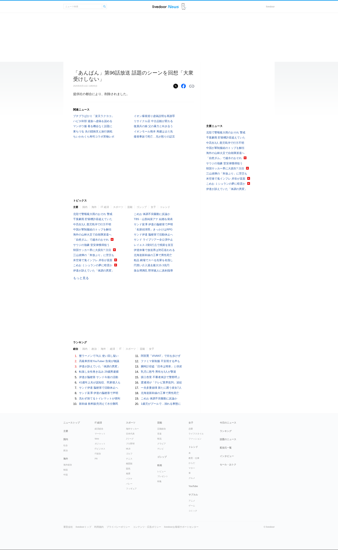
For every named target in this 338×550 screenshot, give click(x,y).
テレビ (160, 449)
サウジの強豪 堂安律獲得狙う (91, 244)
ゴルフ (129, 453)
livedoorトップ (83, 527)
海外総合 (67, 465)
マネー (192, 468)
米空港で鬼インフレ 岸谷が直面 (92, 260)
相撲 (128, 473)
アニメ (192, 501)
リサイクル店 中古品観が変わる (153, 121)
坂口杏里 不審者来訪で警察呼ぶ (160, 377)
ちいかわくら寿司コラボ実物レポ (93, 136)
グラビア (161, 443)
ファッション (195, 439)
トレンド (165, 207)
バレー (129, 484)
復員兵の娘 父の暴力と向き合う (153, 126)
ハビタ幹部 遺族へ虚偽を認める (92, 121)
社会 (65, 445)
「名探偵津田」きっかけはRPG (153, 229)
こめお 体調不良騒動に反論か (152, 214)
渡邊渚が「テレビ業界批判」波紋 (161, 382)
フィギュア (131, 488)
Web (97, 439)
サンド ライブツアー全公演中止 (153, 239)
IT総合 (98, 453)
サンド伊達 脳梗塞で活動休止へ (153, 234)
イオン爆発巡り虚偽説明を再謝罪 (154, 116)
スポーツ (118, 207)
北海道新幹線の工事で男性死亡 (153, 255)
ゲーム (192, 505)
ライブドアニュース (166, 6)
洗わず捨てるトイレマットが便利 (99, 398)
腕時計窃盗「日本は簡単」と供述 (161, 366)
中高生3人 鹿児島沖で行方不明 (92, 224)
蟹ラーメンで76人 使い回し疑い (99, 355)
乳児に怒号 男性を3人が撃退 (158, 371)
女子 (153, 207)
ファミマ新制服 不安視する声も (160, 361)
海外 (94, 207)
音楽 (159, 433)
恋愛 (191, 429)
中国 (65, 475)
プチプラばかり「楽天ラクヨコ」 (93, 116)
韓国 (65, 470)
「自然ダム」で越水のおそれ (91, 239)
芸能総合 (161, 429)
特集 (159, 481)
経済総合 (99, 429)
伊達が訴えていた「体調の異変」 (93, 270)
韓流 (159, 439)
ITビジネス (100, 449)
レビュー (161, 471)
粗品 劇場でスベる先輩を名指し (153, 260)
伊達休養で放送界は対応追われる (154, 250)
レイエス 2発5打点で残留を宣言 (153, 244)
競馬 (128, 468)
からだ (192, 463)
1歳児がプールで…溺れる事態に (161, 403)
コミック (193, 511)
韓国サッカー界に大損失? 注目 (92, 250)
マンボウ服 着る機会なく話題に (92, 126)
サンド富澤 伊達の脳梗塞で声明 (153, 224)
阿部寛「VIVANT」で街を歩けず (161, 355)
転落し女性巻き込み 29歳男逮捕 (99, 371)
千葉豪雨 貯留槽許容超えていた (92, 219)
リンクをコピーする (191, 86)
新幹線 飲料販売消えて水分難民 (98, 403)
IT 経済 (105, 207)
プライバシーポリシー (118, 527)
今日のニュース (228, 422)
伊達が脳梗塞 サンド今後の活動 (98, 377)
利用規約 (99, 527)
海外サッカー (132, 429)
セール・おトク (228, 464)
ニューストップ (71, 422)
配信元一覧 (226, 447)
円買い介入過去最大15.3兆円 (151, 265)
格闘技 (129, 463)
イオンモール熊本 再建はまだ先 (153, 131)
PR (96, 458)
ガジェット (100, 443)
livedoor (270, 6)
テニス (129, 458)
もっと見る (81, 278)
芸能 (129, 207)
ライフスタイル (196, 433)
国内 (84, 207)
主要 (75, 207)
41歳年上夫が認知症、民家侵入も (99, 382)
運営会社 (68, 527)
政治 (65, 450)
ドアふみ (183, 6)
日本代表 (130, 433)
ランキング (226, 431)
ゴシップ (142, 207)
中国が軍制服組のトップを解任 (92, 229)
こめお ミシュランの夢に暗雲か (92, 265)
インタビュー (227, 456)
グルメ (192, 478)
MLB (128, 449)
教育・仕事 (194, 458)
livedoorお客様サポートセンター (181, 527)
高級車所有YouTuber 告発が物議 (99, 361)
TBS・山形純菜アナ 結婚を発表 (153, 219)
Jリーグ (130, 439)
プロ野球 (130, 443)
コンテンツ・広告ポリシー (147, 527)
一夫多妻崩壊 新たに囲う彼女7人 (161, 387)
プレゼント (162, 476)
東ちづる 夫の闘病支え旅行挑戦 (92, 131)
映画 (159, 465)
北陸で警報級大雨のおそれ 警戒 (92, 214)
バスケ (129, 478)
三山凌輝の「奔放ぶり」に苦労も (93, 255)
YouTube (193, 486)
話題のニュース (228, 439)
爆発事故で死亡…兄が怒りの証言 (154, 136)
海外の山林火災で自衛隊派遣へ (92, 234)
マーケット (100, 433)
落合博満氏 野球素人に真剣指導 (153, 270)
